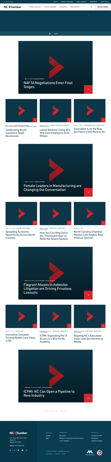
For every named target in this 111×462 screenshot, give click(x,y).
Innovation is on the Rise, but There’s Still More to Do (89, 130)
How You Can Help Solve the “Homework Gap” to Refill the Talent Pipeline (54, 235)
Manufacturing (31, 126)
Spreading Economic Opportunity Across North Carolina (20, 234)
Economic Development (21, 125)
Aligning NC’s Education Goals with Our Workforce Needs (88, 338)
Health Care (20, 331)
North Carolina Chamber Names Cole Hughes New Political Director (88, 234)
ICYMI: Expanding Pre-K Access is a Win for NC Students (53, 338)
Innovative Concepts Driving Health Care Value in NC (20, 337)
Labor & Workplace (56, 125)
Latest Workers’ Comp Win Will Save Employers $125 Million (55, 133)
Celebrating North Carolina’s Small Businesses (16, 133)
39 (62, 411)
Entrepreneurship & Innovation (16, 126)
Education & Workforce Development (52, 229)
